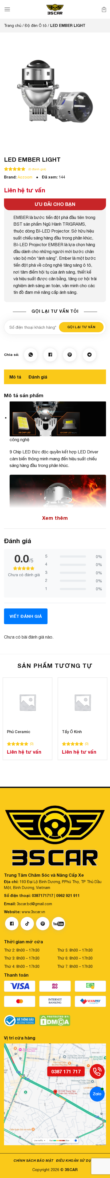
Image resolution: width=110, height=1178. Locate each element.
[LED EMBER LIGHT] (55, 90)
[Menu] (7, 9)
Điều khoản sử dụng (76, 1161)
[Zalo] (97, 1094)
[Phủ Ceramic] (27, 702)
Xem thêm (55, 518)
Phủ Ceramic (18, 731)
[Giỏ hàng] (104, 9)
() (32, 744)
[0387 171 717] (97, 1071)
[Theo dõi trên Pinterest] (42, 923)
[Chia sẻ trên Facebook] (50, 354)
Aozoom (25, 177)
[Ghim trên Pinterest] (69, 354)
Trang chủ (12, 25)
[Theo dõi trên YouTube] (58, 923)
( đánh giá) (37, 169)
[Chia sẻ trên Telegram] (89, 354)
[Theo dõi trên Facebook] (11, 923)
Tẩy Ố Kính (72, 731)
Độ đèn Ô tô (36, 25)
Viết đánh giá (26, 616)
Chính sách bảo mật (33, 1161)
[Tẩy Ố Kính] (82, 702)
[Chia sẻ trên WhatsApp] (30, 354)
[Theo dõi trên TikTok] (27, 923)
